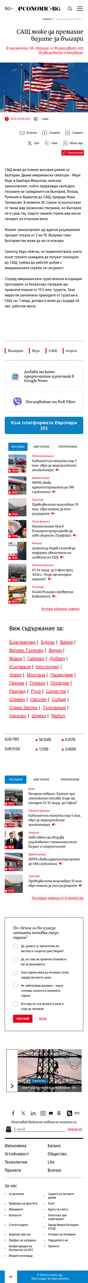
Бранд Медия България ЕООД (63, 1226)
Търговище (54, 707)
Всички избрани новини (61, 609)
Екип (51, 1203)
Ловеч (15, 674)
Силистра (56, 691)
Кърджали (20, 666)
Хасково (17, 715)
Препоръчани (67, 446)
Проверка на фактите (23, 1203)
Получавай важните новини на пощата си (43, 1122)
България (15, 351)
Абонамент (16, 1209)
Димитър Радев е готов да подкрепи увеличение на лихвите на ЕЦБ (53, 552)
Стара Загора (23, 707)
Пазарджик (61, 674)
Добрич (57, 658)
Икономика (15, 1145)
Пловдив (60, 682)
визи (36, 351)
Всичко (54, 1170)
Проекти (13, 1170)
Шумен (39, 715)
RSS (77, 1113)
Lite (51, 1162)
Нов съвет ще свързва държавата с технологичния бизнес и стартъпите (52, 842)
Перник (16, 682)
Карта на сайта (58, 1209)
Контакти (15, 1215)
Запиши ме (74, 1129)
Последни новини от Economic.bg (57, 898)
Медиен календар (20, 1256)
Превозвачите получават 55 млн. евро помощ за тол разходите (55, 509)
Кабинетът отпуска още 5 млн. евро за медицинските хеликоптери (54, 465)
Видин (55, 650)
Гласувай (22, 1018)
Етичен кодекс (18, 1225)
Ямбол (58, 715)
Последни (18, 446)
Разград (17, 691)
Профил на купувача (22, 1240)
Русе (36, 691)
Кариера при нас (20, 1234)
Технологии (16, 1162)
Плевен (37, 682)
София (59, 699)
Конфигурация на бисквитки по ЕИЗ (21, 1248)
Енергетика (39, 1080)
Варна (66, 642)
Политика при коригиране (57, 1217)
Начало (47, 18)
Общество (57, 1154)
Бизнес (54, 1145)
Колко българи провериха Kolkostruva (52, 594)
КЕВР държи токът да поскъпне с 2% (49, 1087)
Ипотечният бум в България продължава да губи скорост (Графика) (52, 530)
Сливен (17, 699)
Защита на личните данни (61, 1196)
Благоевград (22, 642)
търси (71, 351)
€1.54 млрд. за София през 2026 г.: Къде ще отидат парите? (52, 574)
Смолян (38, 699)
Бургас (48, 642)
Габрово (35, 658)
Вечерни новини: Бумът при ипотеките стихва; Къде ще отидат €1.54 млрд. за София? (52, 798)
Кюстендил (47, 666)
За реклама (16, 1194)
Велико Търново (26, 650)
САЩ (53, 351)
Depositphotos (60, 1278)
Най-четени (41, 446)
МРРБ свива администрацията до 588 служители (53, 487)
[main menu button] (80, 8)
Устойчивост (17, 1154)
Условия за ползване (62, 1234)
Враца (15, 658)
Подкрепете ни (58, 1240)
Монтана (36, 674)
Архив (43, 1018)
